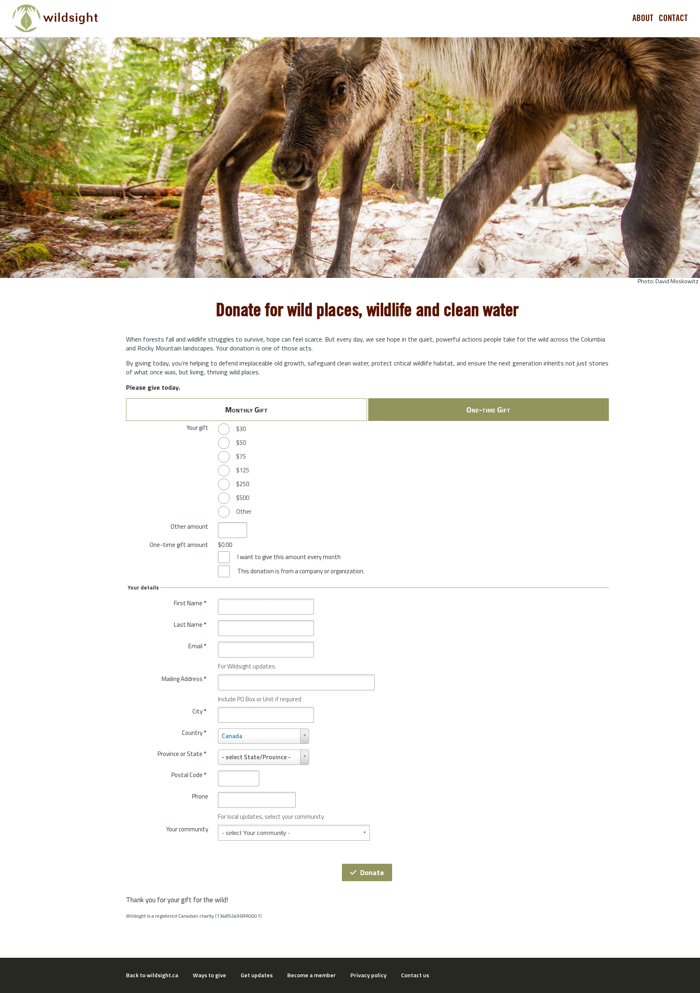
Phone (200, 796)
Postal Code (188, 774)
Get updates (257, 975)
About (642, 18)
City (199, 711)
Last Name (190, 624)
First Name (190, 603)
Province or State (182, 753)
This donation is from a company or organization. (301, 571)
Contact (673, 18)
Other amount (189, 526)
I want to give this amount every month (289, 557)
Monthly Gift (246, 409)
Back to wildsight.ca (152, 975)
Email (197, 646)
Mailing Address (184, 678)
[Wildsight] (55, 18)
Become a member (311, 975)
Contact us (415, 975)
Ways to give (209, 975)
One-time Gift (488, 409)
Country (194, 732)
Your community (187, 829)
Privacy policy (368, 975)
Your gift (197, 427)
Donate (372, 872)
